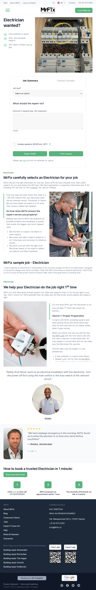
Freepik (35, 587)
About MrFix (15, 3)
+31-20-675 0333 (85, 3)
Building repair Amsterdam (15, 550)
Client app (55, 547)
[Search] (53, 3)
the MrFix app (58, 336)
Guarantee (8, 538)
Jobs (6, 522)
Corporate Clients (12, 517)
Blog (6, 513)
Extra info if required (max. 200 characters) (30, 111)
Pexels (26, 587)
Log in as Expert (29, 3)
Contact (72, 3)
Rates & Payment (11, 534)
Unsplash (20, 587)
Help (5, 3)
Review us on (32, 578)
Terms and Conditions (29, 584)
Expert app (70, 547)
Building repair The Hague (15, 558)
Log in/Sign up (84, 10)
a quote (33, 187)
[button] (28, 451)
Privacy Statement (11, 584)
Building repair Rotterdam (15, 554)
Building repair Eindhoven (15, 567)
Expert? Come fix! (12, 526)
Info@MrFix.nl (55, 527)
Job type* (17, 88)
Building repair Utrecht (14, 562)
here (25, 160)
